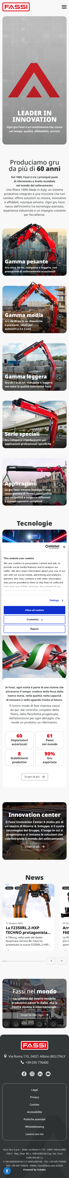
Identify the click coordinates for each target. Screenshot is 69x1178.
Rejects (34, 628)
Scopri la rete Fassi (32, 1015)
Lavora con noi (34, 1134)
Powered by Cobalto (34, 1169)
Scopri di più (32, 776)
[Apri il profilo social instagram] (32, 1073)
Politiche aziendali (34, 1119)
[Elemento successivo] (62, 961)
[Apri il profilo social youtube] (48, 1073)
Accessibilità (34, 1112)
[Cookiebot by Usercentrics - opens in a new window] (45, 547)
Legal (34, 1089)
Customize (33, 619)
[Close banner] (64, 547)
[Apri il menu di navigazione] (64, 6)
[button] (7, 1171)
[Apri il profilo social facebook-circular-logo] (24, 1073)
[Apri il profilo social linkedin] (40, 1073)
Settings (54, 600)
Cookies (34, 1104)
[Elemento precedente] (51, 961)
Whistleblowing (34, 1126)
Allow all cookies (34, 610)
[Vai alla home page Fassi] (16, 7)
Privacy (34, 1097)
